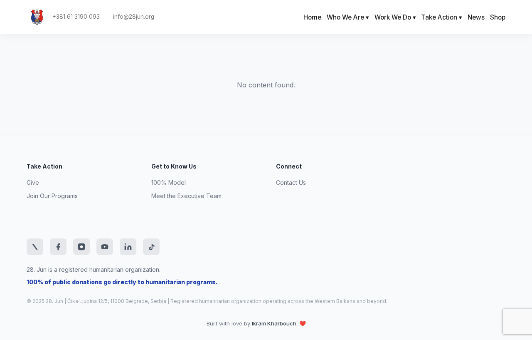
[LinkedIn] (128, 246)
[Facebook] (58, 246)
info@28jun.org (133, 17)
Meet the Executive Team (186, 195)
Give (33, 182)
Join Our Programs (52, 195)
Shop (497, 17)
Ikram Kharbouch (275, 323)
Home (312, 17)
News (476, 17)
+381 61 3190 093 (76, 17)
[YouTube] (104, 246)
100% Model (168, 182)
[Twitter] (35, 246)
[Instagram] (81, 246)
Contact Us (291, 182)
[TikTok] (151, 246)
